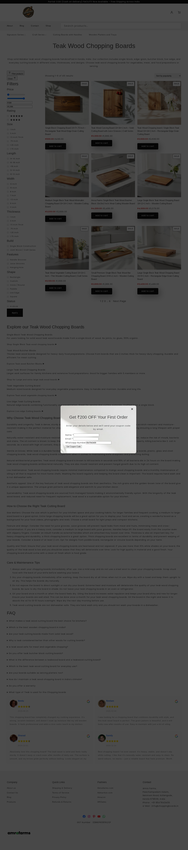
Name (69, 435)
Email (69, 438)
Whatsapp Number (75, 442)
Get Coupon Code (73, 447)
